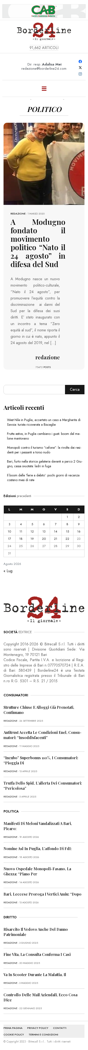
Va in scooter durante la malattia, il (35, 974)
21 (55, 538)
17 (9, 538)
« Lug (8, 571)
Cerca (75, 389)
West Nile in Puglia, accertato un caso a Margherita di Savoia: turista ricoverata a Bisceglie (43, 422)
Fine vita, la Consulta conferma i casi (37, 954)
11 (20, 531)
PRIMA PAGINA (13, 1028)
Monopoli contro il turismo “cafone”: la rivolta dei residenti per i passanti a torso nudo (44, 450)
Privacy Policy (37, 1028)
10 (9, 531)
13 (44, 531)
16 (78, 531)
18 (21, 538)
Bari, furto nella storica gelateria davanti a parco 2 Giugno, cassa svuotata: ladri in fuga (44, 463)
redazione (18, 213)
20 (44, 538)
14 (55, 531)
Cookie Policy (14, 1034)
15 (67, 531)
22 (67, 538)
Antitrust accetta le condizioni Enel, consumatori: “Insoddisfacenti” (42, 735)
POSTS (47, 367)
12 (32, 531)
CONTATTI (59, 1028)
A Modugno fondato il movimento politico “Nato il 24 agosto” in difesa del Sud (38, 243)
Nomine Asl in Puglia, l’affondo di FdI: (38, 848)
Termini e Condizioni (43, 1034)
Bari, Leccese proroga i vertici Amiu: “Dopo (42, 894)
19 (32, 538)
